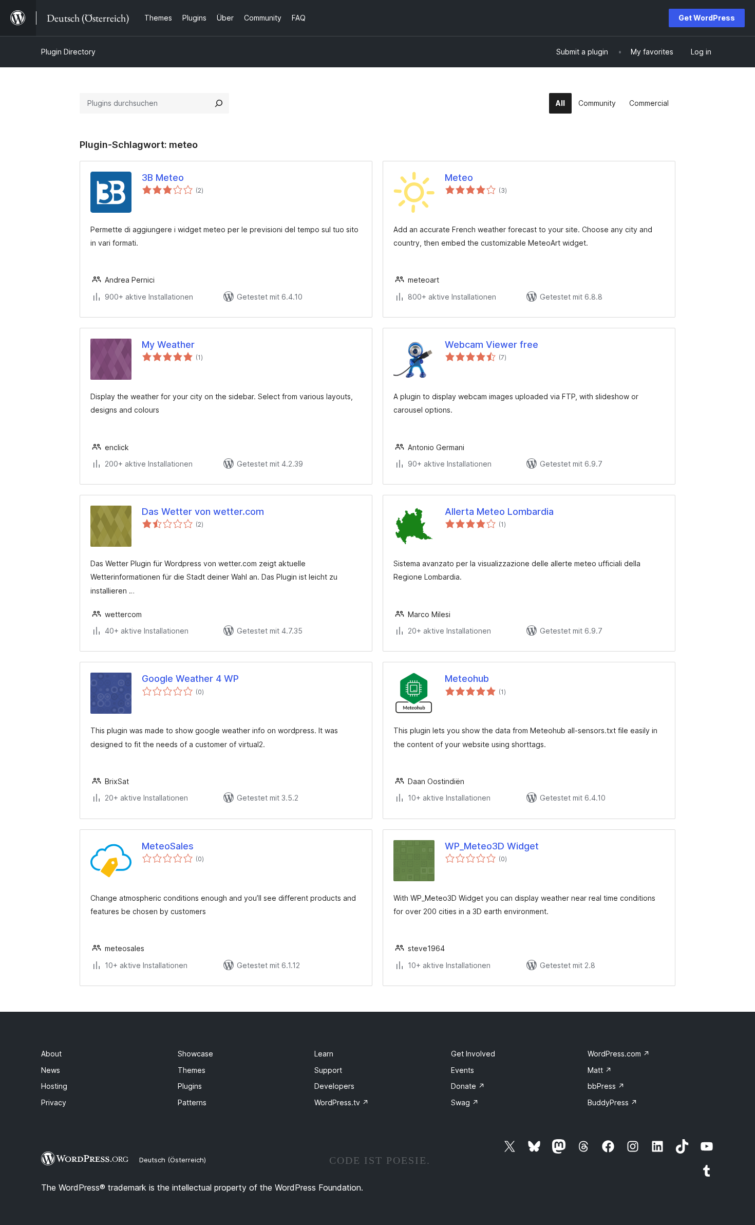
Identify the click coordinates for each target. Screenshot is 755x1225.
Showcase (195, 1053)
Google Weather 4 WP (190, 678)
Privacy (53, 1102)
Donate (468, 1086)
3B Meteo (163, 177)
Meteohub (467, 678)
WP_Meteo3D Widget (492, 846)
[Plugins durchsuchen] (219, 103)
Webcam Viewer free (491, 344)
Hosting (54, 1086)
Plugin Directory (68, 51)
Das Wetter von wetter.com (203, 511)
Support (328, 1070)
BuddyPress (612, 1102)
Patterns (192, 1102)
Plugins (190, 1086)
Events (462, 1070)
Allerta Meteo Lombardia (499, 511)
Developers (334, 1086)
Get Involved (473, 1053)
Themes (191, 1070)
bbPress (606, 1086)
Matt (600, 1070)
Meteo (459, 177)
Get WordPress (706, 17)
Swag (465, 1102)
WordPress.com (619, 1053)
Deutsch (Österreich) (172, 1160)
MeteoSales (168, 846)
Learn (323, 1053)
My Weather (168, 344)
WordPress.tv (341, 1102)
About (51, 1053)
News (50, 1070)
